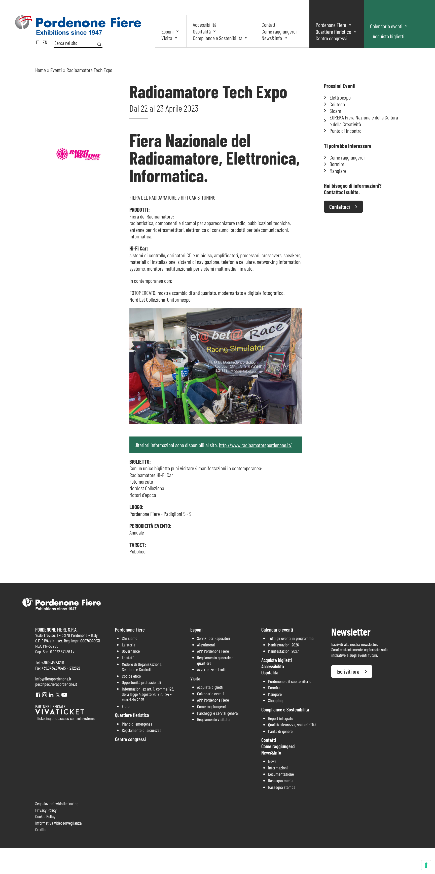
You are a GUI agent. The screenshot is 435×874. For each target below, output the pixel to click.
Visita (166, 38)
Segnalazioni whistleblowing (56, 803)
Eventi (56, 70)
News (272, 761)
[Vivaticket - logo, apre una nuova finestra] (59, 712)
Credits (40, 829)
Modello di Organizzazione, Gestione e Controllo (142, 666)
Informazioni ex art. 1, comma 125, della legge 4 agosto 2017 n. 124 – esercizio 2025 (148, 694)
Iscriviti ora (348, 671)
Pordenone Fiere (331, 24)
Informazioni (278, 767)
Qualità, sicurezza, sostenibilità (292, 724)
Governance (131, 651)
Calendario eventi (386, 26)
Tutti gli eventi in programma (290, 638)
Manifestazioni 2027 (283, 651)
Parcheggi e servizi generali (218, 713)
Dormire (337, 164)
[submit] (99, 44)
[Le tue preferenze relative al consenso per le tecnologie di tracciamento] (426, 865)
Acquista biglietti (389, 36)
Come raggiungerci (279, 31)
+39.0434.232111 (52, 662)
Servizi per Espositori (213, 638)
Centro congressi (331, 38)
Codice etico (131, 676)
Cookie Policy (45, 816)
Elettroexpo (340, 97)
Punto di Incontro (345, 130)
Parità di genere (280, 731)
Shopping (275, 700)
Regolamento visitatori (214, 719)
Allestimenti (206, 644)
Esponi (167, 31)
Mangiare (338, 170)
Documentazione (281, 774)
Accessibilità (204, 24)
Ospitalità (202, 31)
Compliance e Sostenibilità (217, 38)
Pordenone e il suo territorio (289, 681)
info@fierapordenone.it (53, 678)
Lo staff (128, 657)
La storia (128, 644)
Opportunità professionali (141, 682)
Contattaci (339, 206)
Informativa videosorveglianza (58, 823)
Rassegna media (280, 780)
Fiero (125, 706)
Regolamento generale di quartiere (216, 660)
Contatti (269, 24)
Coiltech (337, 104)
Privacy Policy (46, 810)
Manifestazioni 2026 (283, 644)
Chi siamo (129, 638)
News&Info (272, 38)
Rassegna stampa (281, 787)
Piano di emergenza (137, 724)
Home (40, 70)
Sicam (335, 110)
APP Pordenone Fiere (213, 651)
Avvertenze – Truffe (212, 669)
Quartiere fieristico (333, 31)
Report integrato (280, 718)
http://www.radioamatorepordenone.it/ (255, 445)
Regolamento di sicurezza (141, 730)
